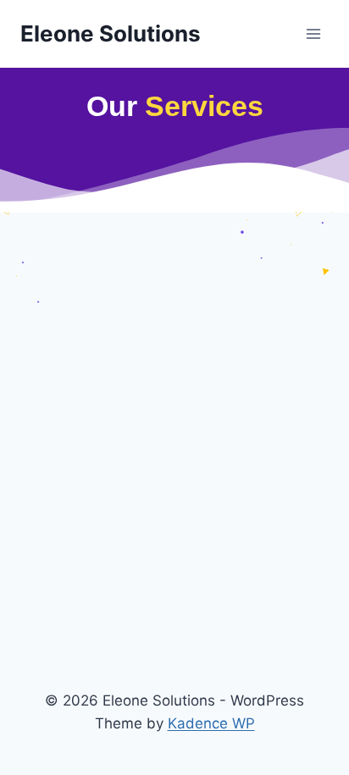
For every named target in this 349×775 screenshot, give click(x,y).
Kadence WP (211, 723)
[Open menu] (313, 33)
